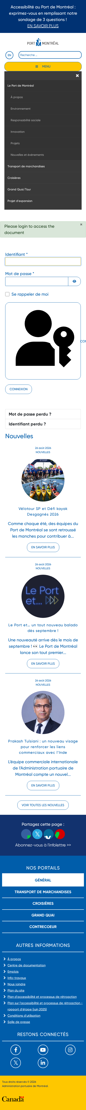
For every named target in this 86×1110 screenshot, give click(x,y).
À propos (14, 959)
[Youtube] (43, 1050)
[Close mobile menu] (77, 75)
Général (43, 880)
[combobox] (50, 55)
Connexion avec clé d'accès (80, 341)
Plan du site (16, 990)
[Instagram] (70, 1050)
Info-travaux (17, 978)
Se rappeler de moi (29, 294)
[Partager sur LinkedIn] (49, 834)
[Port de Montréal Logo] (43, 42)
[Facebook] (15, 1050)
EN (9, 55)
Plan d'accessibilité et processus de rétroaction (42, 997)
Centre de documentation (27, 965)
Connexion (19, 389)
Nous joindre (16, 984)
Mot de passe (19, 273)
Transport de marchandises (43, 892)
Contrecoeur (43, 926)
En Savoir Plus (43, 25)
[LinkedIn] (43, 1063)
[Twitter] (15, 1063)
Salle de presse (19, 1022)
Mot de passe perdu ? (30, 414)
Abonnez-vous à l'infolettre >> (43, 845)
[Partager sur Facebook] (26, 834)
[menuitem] (43, 85)
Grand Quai (43, 915)
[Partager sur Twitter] (37, 834)
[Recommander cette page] (60, 834)
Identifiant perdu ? (27, 423)
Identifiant (16, 254)
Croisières (43, 903)
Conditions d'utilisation (24, 1016)
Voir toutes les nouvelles (43, 805)
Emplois (13, 972)
